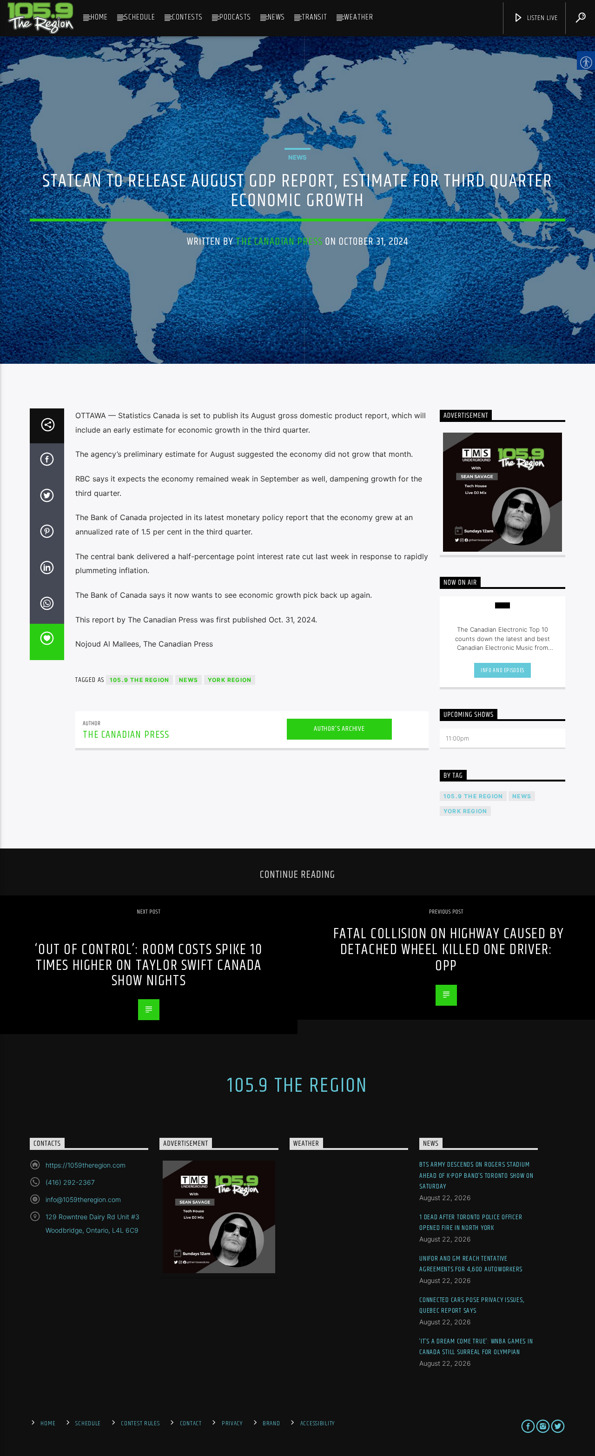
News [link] (276, 17)
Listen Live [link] (541, 18)
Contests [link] (187, 17)
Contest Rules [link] (140, 1423)
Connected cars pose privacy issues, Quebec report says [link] (471, 1305)
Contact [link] (191, 1423)
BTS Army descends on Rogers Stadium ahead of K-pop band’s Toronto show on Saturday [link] (476, 1175)
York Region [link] (229, 679)
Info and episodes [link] (502, 670)
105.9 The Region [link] (139, 679)
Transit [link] (314, 17)
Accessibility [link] (317, 1423)
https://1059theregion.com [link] (86, 1165)
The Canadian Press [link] (279, 242)
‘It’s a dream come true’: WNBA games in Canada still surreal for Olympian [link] (476, 1347)
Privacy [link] (232, 1423)
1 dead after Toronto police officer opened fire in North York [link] (470, 1223)
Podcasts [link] (235, 17)
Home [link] (99, 17)
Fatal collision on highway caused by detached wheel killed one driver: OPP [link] (448, 949)
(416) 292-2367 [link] (70, 1182)
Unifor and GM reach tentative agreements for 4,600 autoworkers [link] (470, 1264)
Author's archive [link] (339, 729)
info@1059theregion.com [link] (83, 1199)
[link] (40, 18)
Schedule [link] (140, 17)
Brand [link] (271, 1423)
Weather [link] (358, 17)
